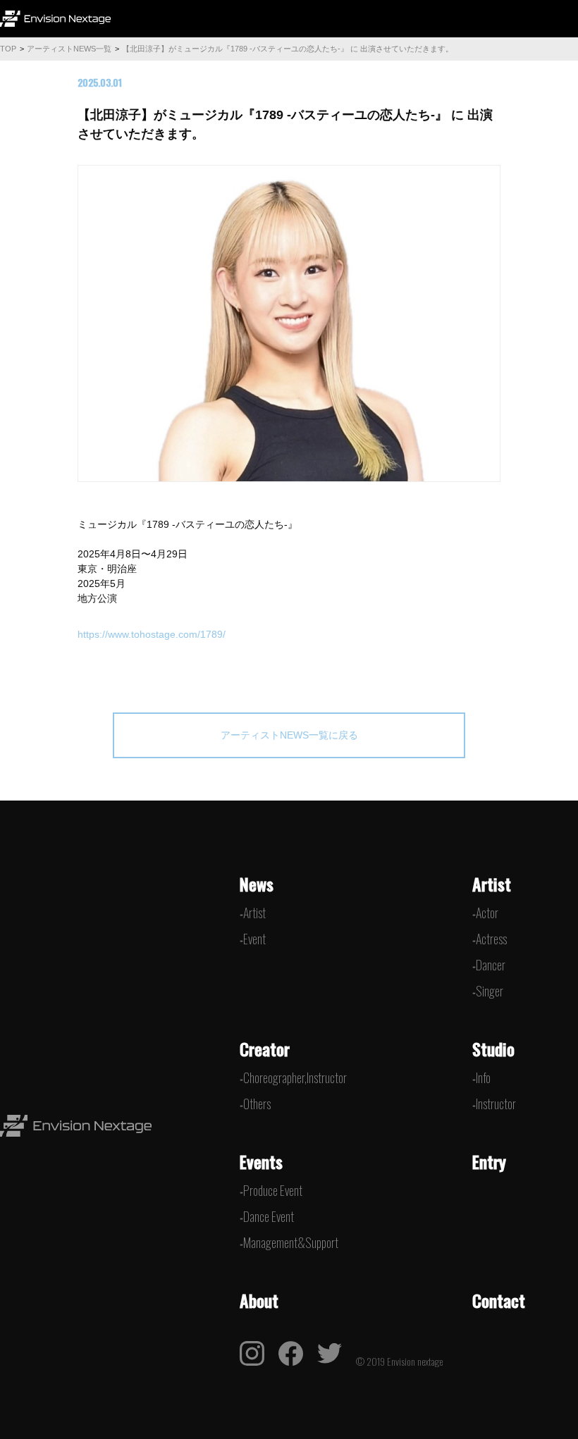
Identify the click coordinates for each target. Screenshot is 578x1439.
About (259, 1300)
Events (261, 1161)
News (256, 883)
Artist (254, 912)
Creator (265, 1048)
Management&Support (290, 1242)
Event (254, 939)
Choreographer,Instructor (295, 1077)
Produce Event (272, 1190)
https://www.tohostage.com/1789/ (152, 634)
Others (257, 1103)
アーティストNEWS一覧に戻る (289, 735)
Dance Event (268, 1216)
